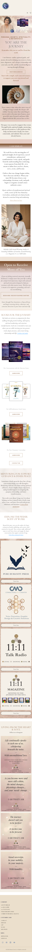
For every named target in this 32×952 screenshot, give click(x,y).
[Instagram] (3, 942)
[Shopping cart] (30, 13)
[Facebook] (6, 942)
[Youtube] (14, 942)
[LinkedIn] (10, 942)
